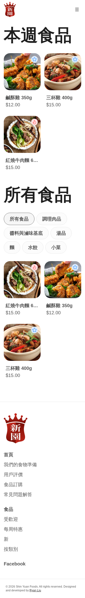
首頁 (8, 454)
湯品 (61, 233)
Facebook (15, 563)
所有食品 (19, 218)
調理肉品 (51, 218)
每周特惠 (13, 529)
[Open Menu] (77, 9)
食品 (8, 509)
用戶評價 (13, 474)
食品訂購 (13, 484)
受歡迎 (11, 519)
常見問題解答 (18, 494)
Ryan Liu (35, 590)
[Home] (10, 9)
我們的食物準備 (20, 464)
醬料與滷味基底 (26, 233)
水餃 (33, 247)
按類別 (11, 549)
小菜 (56, 247)
